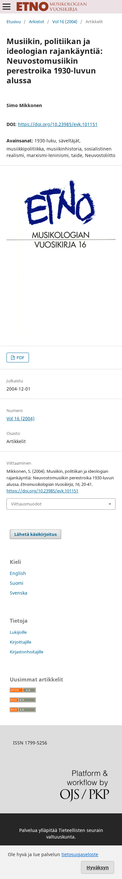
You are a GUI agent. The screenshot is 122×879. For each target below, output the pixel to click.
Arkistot (36, 21)
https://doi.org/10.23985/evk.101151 (58, 124)
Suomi (16, 583)
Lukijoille (18, 632)
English (18, 573)
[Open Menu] (6, 6)
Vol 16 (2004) (64, 21)
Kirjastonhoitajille (26, 652)
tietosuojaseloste (79, 854)
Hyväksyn (98, 867)
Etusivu (14, 21)
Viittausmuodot (26, 504)
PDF (20, 357)
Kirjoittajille (20, 642)
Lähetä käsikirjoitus (35, 534)
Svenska (18, 593)
